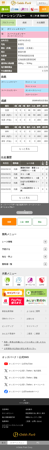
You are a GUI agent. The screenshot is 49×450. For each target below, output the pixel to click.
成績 (24, 22)
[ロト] (34, 9)
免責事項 (5, 421)
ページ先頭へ (24, 212)
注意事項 (5, 409)
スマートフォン (17, 442)
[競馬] (5, 9)
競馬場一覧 (7, 264)
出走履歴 (41, 22)
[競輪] (15, 9)
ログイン (42, 3)
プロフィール (8, 22)
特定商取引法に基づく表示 (35, 413)
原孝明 (21, 48)
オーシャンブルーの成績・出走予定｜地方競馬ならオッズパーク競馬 (21, 3)
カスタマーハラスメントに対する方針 (12, 426)
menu (3, 3)
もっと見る (24, 149)
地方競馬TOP (21, 205)
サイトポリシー (7, 413)
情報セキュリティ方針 (34, 417)
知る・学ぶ (7, 256)
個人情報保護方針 (8, 417)
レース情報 (7, 241)
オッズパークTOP (8, 205)
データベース (34, 205)
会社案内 (29, 409)
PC (38, 442)
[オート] (24, 9)
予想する (6, 249)
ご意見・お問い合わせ (34, 421)
